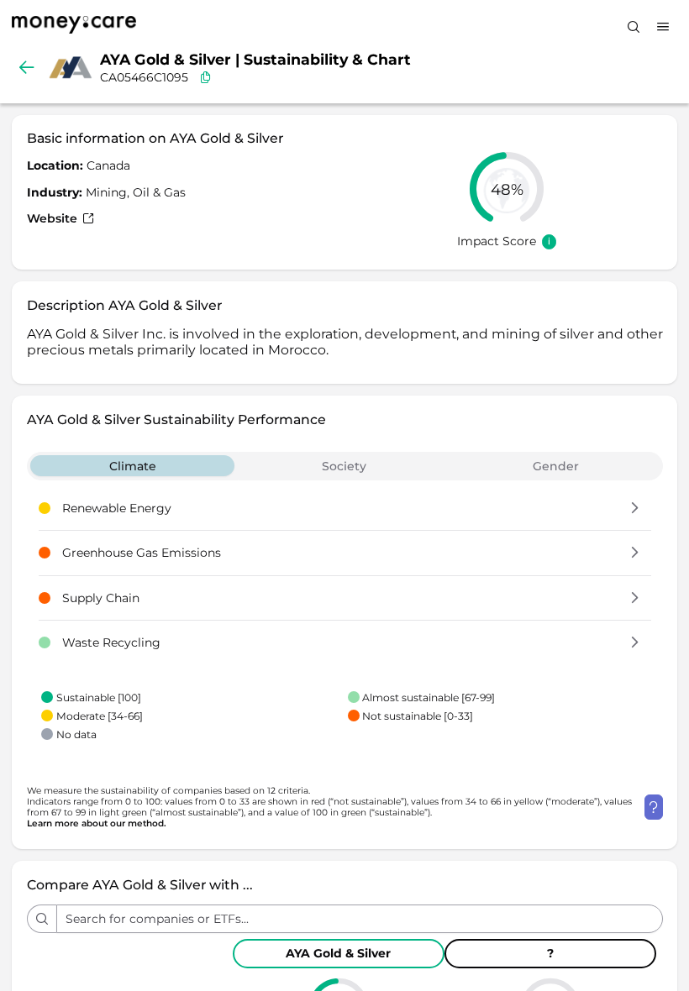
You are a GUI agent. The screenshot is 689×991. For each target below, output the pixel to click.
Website (54, 218)
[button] (634, 508)
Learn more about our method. (96, 823)
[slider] (507, 189)
